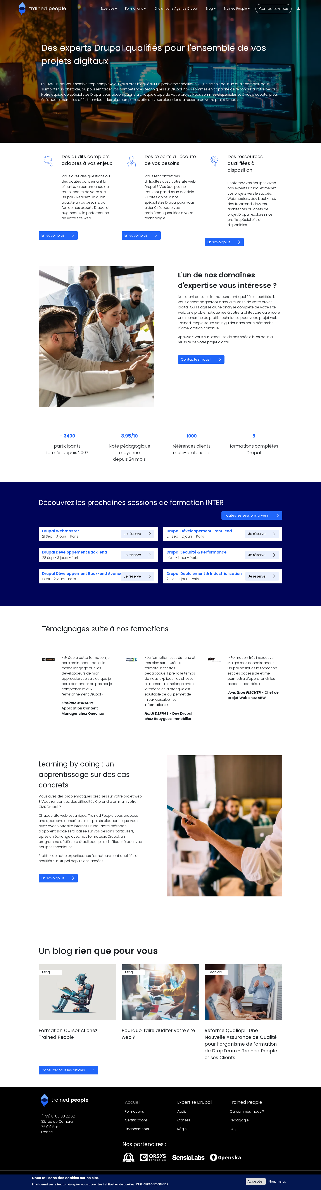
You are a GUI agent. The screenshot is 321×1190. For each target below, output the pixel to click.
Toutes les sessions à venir (246, 515)
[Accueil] (24, 8)
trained (47, 8)
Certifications (136, 1120)
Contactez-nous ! (196, 359)
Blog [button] (209, 8)
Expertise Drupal (194, 1102)
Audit (181, 1111)
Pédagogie (239, 1120)
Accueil (132, 1102)
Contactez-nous (273, 8)
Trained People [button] (235, 8)
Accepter (255, 1181)
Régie (182, 1128)
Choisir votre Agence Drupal (176, 8)
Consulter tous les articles (63, 1070)
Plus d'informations (152, 1184)
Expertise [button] (107, 8)
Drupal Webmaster (60, 531)
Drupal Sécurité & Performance (196, 552)
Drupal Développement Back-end (74, 552)
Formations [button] (134, 8)
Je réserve (132, 533)
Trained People (246, 1102)
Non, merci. (277, 1181)
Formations (134, 1111)
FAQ (233, 1128)
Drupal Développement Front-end (199, 531)
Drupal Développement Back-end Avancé (82, 573)
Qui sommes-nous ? (247, 1111)
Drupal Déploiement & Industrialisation (204, 573)
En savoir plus (52, 235)
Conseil (183, 1120)
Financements (137, 1128)
